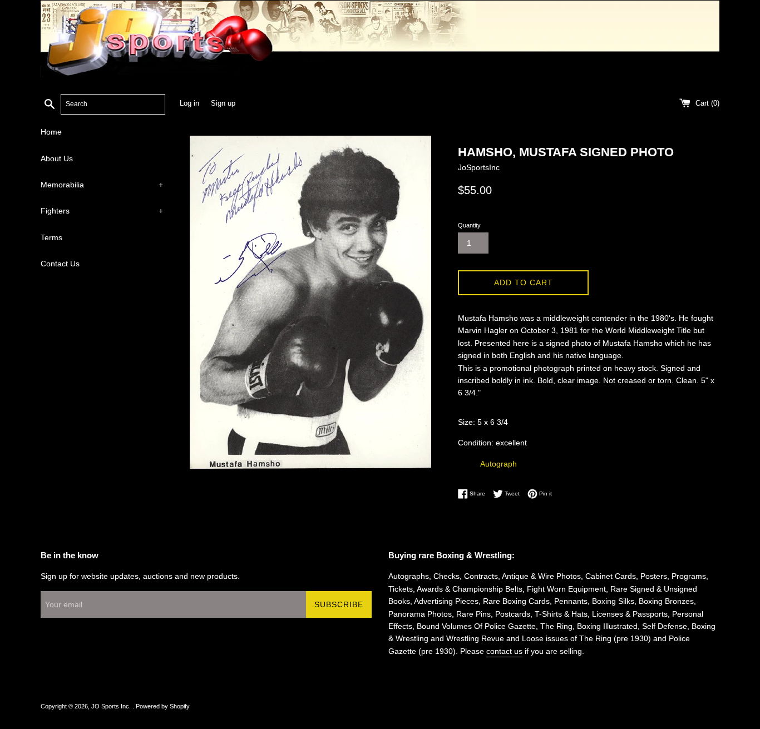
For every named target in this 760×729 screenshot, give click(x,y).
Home (51, 131)
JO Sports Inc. (111, 706)
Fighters (102, 210)
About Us (57, 158)
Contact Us (60, 263)
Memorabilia (102, 184)
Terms (51, 237)
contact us (504, 651)
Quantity (469, 225)
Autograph (498, 463)
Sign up (223, 103)
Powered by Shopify (163, 706)
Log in (189, 103)
